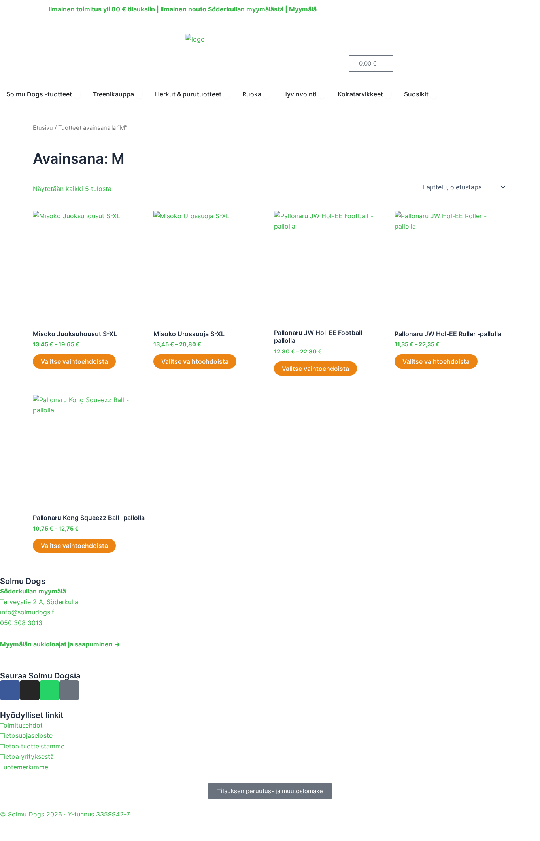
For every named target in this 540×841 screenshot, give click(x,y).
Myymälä (303, 9)
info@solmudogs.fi (28, 612)
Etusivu (43, 127)
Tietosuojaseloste (26, 735)
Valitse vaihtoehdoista (74, 361)
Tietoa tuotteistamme (32, 746)
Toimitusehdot (21, 725)
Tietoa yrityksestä (27, 756)
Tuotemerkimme (24, 767)
